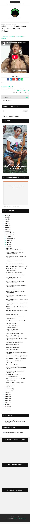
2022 (6, 223)
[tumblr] (23, 4)
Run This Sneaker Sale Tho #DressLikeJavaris (13, 278)
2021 (6, 225)
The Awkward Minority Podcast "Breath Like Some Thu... (16, 311)
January (8, 391)
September (9, 238)
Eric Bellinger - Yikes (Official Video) (16, 358)
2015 (6, 396)
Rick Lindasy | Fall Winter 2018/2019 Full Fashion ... (17, 303)
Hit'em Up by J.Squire (12, 314)
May (7, 246)
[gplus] (11, 4)
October (9, 236)
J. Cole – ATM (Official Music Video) (15, 289)
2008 (6, 410)
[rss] (16, 4)
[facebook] (9, 4)
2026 (6, 216)
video (21, 36)
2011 (6, 404)
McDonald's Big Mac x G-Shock (14, 342)
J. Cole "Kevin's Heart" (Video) (14, 272)
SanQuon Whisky (10, 385)
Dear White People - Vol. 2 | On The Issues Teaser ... (15, 317)
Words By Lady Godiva (11, 420)
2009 (6, 408)
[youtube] (21, 4)
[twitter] (7, 4)
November (9, 235)
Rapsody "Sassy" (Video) (12, 336)
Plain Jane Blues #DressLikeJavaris (15, 275)
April (8, 248)
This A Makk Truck (12, 24)
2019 (6, 229)
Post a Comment (7, 100)
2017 (6, 392)
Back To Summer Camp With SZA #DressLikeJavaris (15, 253)
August (8, 240)
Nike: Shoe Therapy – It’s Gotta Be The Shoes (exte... (16, 339)
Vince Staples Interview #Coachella (15, 320)
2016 (6, 394)
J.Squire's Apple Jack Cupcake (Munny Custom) (16, 367)
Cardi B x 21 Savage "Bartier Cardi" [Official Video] (15, 371)
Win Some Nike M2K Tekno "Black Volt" (16, 266)
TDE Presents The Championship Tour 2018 (16, 307)
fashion (18, 36)
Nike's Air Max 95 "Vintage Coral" (15, 382)
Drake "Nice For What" (12, 349)
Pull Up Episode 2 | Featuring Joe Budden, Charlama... (15, 282)
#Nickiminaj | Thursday (12, 344)
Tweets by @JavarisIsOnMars (11, 116)
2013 (6, 400)
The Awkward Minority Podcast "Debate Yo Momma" (17, 299)
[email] (18, 4)
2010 (6, 406)
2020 (6, 227)
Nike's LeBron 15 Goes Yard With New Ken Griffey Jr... (16, 379)
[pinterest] (23, 517)
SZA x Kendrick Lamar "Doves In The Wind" (16, 256)
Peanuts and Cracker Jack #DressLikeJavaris (13, 326)
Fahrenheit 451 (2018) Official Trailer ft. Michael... (16, 352)
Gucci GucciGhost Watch (12, 347)
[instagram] (14, 4)
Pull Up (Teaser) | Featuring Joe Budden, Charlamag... (17, 296)
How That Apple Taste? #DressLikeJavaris (12, 330)
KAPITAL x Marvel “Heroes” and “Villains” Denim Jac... (14, 375)
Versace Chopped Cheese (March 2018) (16, 356)
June (7, 244)
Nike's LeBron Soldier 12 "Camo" (14, 333)
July (7, 242)
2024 (6, 219)
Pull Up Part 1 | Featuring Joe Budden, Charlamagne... (16, 285)
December (9, 233)
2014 (6, 398)
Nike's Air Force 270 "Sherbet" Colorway (14, 361)
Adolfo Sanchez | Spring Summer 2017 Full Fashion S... (16, 269)
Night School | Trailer (12, 364)
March (8, 387)
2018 (6, 231)
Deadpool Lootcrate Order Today (15, 263)
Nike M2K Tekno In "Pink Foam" (14, 250)
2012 (6, 402)
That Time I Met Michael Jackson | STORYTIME (15, 292)
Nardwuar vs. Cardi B (11, 323)
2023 (6, 221)
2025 (6, 218)
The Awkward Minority (5, 24)
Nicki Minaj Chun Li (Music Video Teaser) (15, 260)
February (9, 389)
